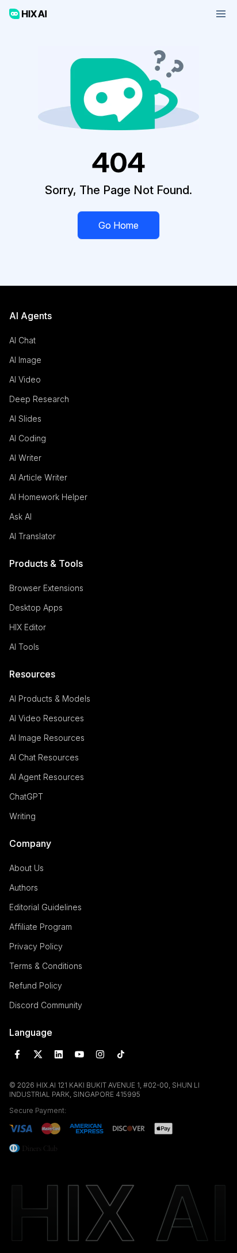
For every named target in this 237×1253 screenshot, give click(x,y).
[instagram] (100, 1054)
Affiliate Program (40, 927)
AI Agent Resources (46, 777)
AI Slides (25, 418)
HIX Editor (27, 627)
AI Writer (25, 458)
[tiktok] (121, 1054)
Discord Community (45, 1005)
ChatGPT (26, 796)
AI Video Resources (46, 718)
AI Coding (27, 438)
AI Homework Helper (48, 497)
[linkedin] (58, 1054)
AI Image (25, 360)
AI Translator (32, 536)
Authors (23, 887)
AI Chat (22, 340)
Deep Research (39, 399)
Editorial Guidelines (45, 907)
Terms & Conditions (45, 966)
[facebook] (17, 1054)
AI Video (25, 379)
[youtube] (79, 1054)
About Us (26, 868)
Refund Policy (35, 985)
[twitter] (38, 1054)
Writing (22, 816)
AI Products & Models (49, 698)
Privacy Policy (36, 946)
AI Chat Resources (44, 757)
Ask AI (20, 516)
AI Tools (24, 647)
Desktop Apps (36, 607)
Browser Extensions (46, 588)
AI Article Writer (38, 477)
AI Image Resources (47, 738)
